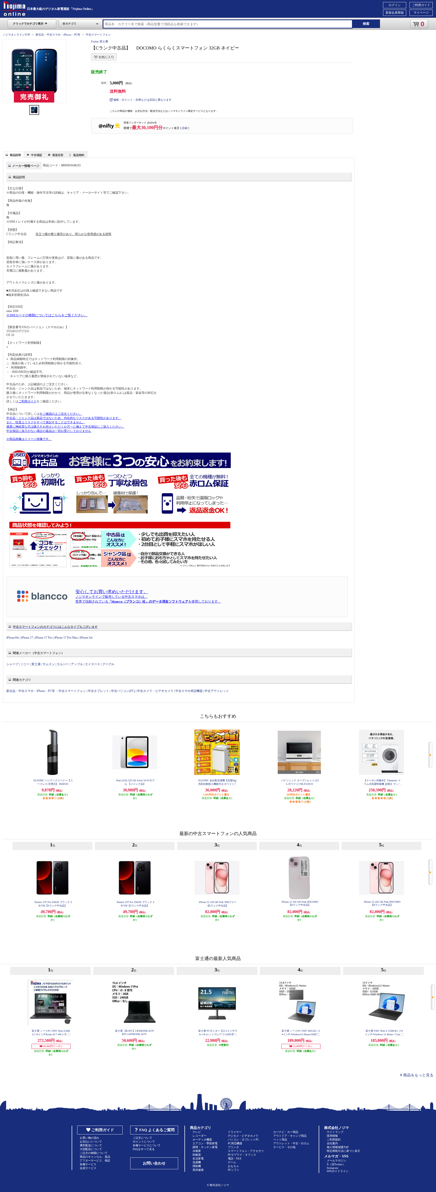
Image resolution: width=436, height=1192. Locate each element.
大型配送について (91, 1149)
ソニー (25, 664)
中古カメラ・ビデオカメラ (155, 691)
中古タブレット (98, 691)
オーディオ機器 (202, 1139)
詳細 (184, 127)
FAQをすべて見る (144, 1149)
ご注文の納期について (93, 1152)
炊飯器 (197, 1154)
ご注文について (142, 1137)
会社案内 (332, 1143)
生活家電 (198, 1158)
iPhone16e (12, 637)
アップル (77, 664)
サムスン (49, 664)
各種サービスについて (146, 1145)
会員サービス (88, 1168)
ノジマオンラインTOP (16, 34)
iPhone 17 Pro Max (66, 637)
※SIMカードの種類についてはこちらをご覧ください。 (47, 315)
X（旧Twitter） (336, 1164)
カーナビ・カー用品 (285, 1131)
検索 (366, 23)
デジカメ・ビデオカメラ (243, 1135)
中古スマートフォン (98, 34)
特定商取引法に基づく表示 (343, 1150)
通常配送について (91, 1145)
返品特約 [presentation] (78, 155)
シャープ (12, 664)
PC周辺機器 (235, 1143)
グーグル (108, 664)
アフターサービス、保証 (95, 1160)
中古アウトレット (217, 691)
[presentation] (13, 154)
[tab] (13, 154)
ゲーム (232, 1162)
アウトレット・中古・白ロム (291, 1143)
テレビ (197, 1131)
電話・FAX (234, 1158)
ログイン (395, 5)
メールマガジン (336, 1160)
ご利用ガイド (421, 5)
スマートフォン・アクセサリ (246, 1150)
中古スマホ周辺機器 (189, 691)
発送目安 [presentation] (57, 155)
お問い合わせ (154, 1163)
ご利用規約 (334, 1139)
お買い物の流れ (89, 1137)
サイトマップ (335, 1131)
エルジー (63, 664)
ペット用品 (280, 1139)
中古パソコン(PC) (123, 691)
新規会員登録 (395, 12)
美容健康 (198, 1169)
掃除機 (197, 1166)
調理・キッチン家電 (205, 1147)
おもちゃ (233, 1166)
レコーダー (199, 1135)
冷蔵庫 (197, 1150)
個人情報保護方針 (338, 1147)
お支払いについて (91, 1141)
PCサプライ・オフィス (242, 1154)
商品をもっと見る (417, 1075)
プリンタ (233, 1147)
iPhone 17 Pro (43, 637)
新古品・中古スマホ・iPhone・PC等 (58, 34)
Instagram (332, 1167)
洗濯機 (197, 1162)
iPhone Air (86, 637)
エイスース (92, 664)
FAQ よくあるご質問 (157, 1130)
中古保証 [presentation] (36, 155)
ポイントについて (144, 1141)
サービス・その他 (284, 1147)
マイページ (421, 12)
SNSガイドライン (337, 1171)
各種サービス (88, 1164)
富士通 (36, 664)
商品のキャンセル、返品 (95, 1156)
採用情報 (332, 1135)
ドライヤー (235, 1131)
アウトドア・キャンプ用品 (290, 1135)
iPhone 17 (27, 637)
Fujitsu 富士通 (99, 41)
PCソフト (233, 1169)
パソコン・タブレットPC (243, 1139)
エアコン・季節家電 (205, 1143)
